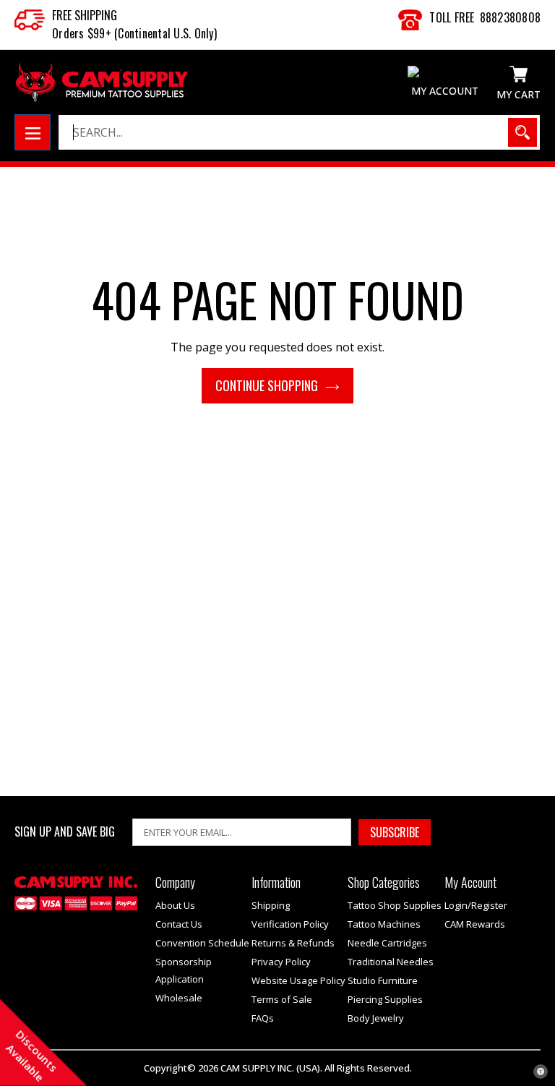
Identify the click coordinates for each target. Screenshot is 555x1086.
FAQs (262, 1018)
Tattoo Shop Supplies (395, 905)
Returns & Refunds (293, 942)
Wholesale (178, 997)
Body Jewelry (376, 1018)
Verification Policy (290, 924)
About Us (175, 905)
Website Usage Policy (298, 980)
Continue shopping (266, 385)
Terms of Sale (281, 999)
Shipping (270, 905)
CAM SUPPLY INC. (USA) (270, 1067)
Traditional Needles (391, 961)
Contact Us (178, 924)
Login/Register (475, 905)
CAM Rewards (474, 924)
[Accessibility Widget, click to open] (540, 1071)
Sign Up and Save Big (64, 832)
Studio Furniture (383, 980)
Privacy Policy (281, 961)
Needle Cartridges (387, 942)
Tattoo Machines (384, 924)
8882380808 (510, 17)
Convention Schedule (202, 942)
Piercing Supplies (385, 999)
